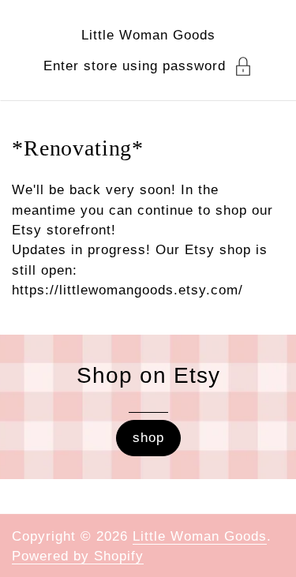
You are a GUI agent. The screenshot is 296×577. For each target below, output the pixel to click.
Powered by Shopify (78, 556)
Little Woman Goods (148, 35)
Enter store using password (134, 65)
